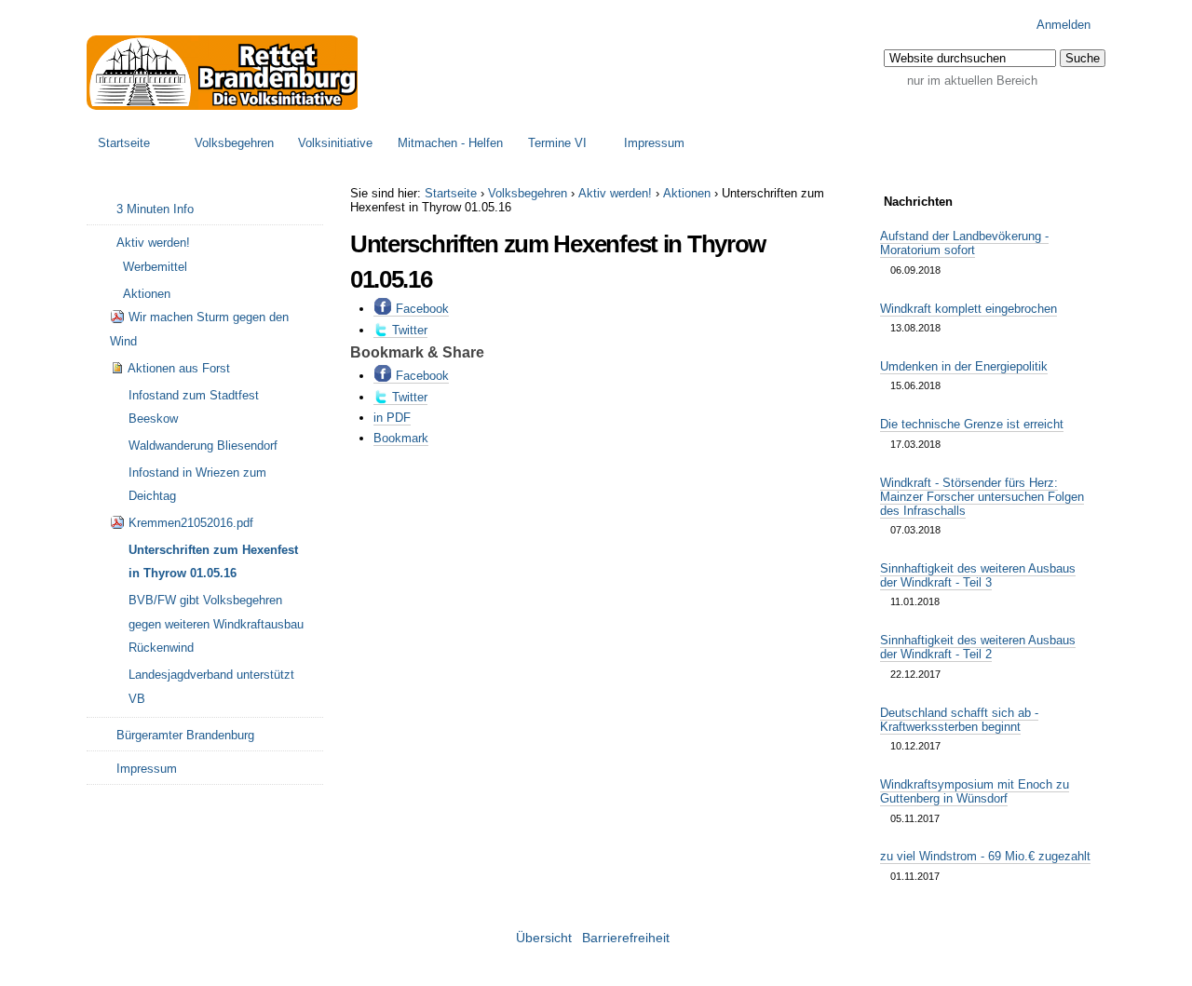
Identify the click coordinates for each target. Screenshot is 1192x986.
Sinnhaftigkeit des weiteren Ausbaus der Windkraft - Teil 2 (978, 647)
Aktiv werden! (615, 193)
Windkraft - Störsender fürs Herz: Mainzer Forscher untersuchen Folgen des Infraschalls (982, 497)
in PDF (392, 418)
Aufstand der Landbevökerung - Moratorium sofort (964, 243)
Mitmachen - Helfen (450, 143)
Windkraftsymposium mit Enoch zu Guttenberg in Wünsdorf (974, 791)
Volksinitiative (335, 143)
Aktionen (687, 193)
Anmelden (1063, 25)
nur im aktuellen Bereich (972, 81)
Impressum (654, 143)
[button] (1082, 58)
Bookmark (400, 438)
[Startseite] (223, 72)
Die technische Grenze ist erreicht (971, 424)
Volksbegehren (234, 143)
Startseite (124, 143)
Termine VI (557, 143)
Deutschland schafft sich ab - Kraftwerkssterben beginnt (959, 720)
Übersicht (544, 938)
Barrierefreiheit (626, 938)
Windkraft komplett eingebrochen (968, 309)
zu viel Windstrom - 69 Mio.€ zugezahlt (985, 856)
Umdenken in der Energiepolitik (964, 366)
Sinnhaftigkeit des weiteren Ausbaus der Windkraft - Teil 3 (978, 575)
